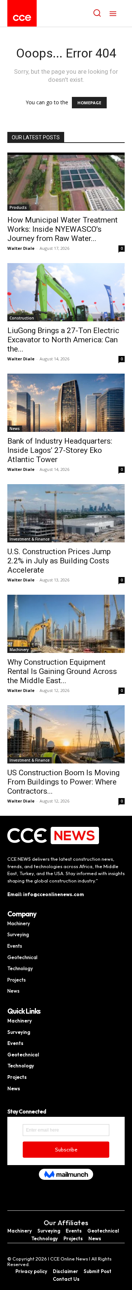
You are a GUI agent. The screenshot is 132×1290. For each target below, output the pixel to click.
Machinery (19, 649)
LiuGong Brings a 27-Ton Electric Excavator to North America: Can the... (63, 339)
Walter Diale (20, 248)
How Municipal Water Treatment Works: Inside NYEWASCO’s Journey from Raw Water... (62, 229)
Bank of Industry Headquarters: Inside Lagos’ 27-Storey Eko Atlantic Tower (59, 450)
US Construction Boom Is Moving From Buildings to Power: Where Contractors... (63, 782)
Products (18, 207)
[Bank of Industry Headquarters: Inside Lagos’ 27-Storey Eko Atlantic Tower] (66, 403)
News (15, 428)
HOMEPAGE (89, 102)
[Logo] (22, 18)
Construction (22, 318)
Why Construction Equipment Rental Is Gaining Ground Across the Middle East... (62, 671)
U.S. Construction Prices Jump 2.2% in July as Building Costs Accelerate (59, 560)
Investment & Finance (30, 539)
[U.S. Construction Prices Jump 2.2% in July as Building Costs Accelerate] (66, 513)
